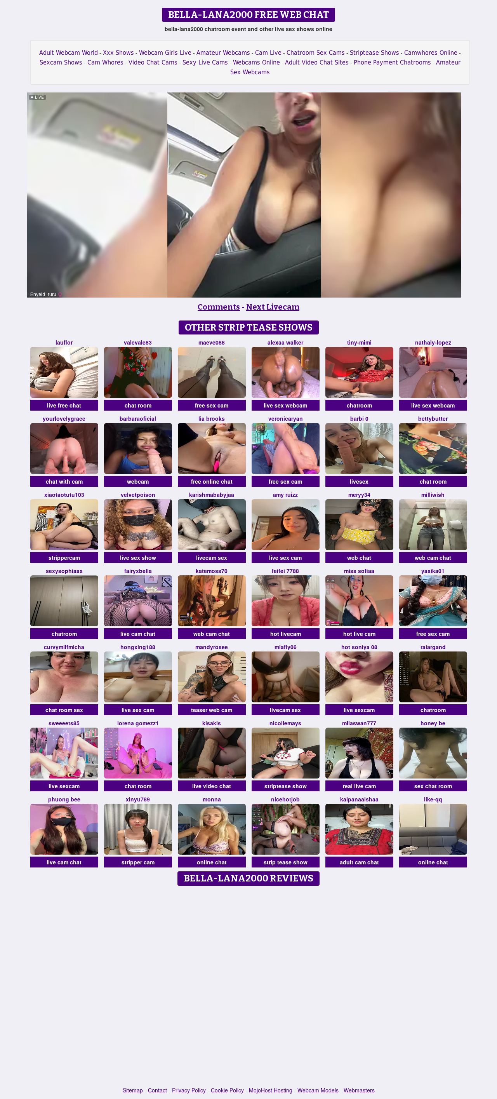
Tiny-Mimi (359, 342)
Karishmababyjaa (211, 494)
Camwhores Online (430, 52)
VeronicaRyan (285, 418)
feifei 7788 (285, 571)
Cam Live (268, 52)
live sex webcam (285, 405)
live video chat (211, 786)
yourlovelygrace (64, 418)
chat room (138, 405)
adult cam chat (359, 862)
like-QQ (433, 799)
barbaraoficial (138, 418)
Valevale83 (138, 342)
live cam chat (137, 633)
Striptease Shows (374, 52)
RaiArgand (433, 647)
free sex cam (211, 405)
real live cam (359, 786)
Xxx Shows (118, 52)
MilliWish (433, 494)
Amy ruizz (285, 494)
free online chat (212, 481)
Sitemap (133, 1090)
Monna (212, 799)
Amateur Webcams (223, 52)
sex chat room (433, 786)
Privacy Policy (189, 1090)
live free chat (64, 405)
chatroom (359, 405)
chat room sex (64, 710)
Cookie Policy (227, 1090)
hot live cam (359, 633)
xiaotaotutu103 (64, 494)
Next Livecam (272, 307)
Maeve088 (211, 342)
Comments (219, 307)
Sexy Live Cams (205, 62)
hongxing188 (137, 647)
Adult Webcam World (68, 52)
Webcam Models (318, 1090)
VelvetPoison (138, 494)
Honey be (433, 723)
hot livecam (285, 633)
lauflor (64, 342)
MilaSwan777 (359, 723)
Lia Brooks (211, 418)
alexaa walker (285, 342)
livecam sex (211, 557)
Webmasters (359, 1090)
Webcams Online (256, 62)
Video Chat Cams (153, 62)
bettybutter (433, 418)
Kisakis (211, 723)
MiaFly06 (286, 647)
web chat (359, 557)
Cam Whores (105, 62)
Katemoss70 (212, 571)
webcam (138, 481)
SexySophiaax (64, 571)
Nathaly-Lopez (433, 342)
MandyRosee (211, 647)
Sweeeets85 (64, 723)
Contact (157, 1090)
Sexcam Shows (61, 62)
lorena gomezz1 (138, 723)
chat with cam (64, 481)
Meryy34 (359, 494)
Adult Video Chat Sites (317, 62)
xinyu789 (138, 799)
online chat (212, 862)
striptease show (285, 786)
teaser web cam (211, 710)
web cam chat (433, 557)
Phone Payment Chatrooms (392, 62)
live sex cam (285, 557)
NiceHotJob (285, 799)
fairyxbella (138, 571)
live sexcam (359, 710)
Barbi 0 (359, 418)
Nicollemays (285, 723)
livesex (359, 481)
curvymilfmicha (64, 647)
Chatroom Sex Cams (316, 52)
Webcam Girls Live (165, 52)
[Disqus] (248, 987)
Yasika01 (433, 571)
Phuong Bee (64, 799)
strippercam (64, 557)
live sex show (138, 557)
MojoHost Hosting (270, 1090)
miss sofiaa (359, 571)
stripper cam (138, 862)
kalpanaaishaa (359, 799)
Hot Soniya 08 (359, 647)
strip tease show (286, 862)
